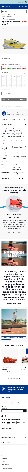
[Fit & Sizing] (14, 433)
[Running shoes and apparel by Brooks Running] (5, 6)
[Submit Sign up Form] (25, 410)
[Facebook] (5, 416)
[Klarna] (23, 422)
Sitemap (3, 461)
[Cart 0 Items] (22, 6)
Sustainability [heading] (5, 172)
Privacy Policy (4, 458)
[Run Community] (14, 428)
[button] (14, 40)
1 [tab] (10, 378)
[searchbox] (15, 11)
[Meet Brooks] (14, 442)
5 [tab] (13, 378)
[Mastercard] (8, 422)
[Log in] (19, 6)
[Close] (26, 2)
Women (19, 2)
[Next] (19, 232)
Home (3, 14)
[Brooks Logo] (14, 398)
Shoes (14, 14)
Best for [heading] (3, 140)
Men (23, 2)
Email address (4, 408)
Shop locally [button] (22, 119)
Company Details (5, 452)
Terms (2, 455)
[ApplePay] (18, 422)
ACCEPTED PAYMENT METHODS (10, 419)
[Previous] (9, 232)
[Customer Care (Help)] (14, 437)
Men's (9, 14)
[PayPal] (13, 422)
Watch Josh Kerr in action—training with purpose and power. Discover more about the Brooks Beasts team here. (13, 337)
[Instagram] (2, 416)
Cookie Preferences (5, 464)
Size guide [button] (24, 73)
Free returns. (15, 391)
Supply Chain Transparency (7, 450)
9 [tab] (16, 378)
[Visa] (3, 422)
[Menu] (25, 6)
